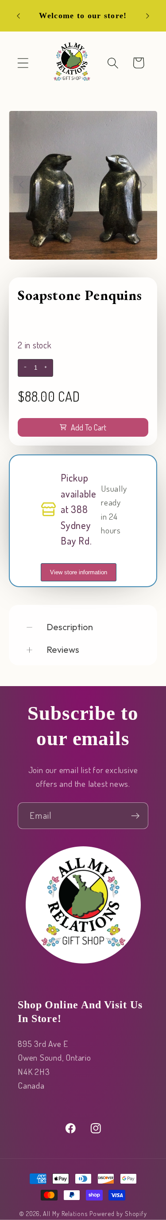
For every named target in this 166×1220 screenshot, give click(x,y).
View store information (78, 572)
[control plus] (47, 368)
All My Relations (65, 1213)
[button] (22, 62)
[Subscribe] (135, 815)
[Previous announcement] (18, 16)
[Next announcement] (148, 16)
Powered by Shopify (118, 1213)
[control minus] (24, 368)
